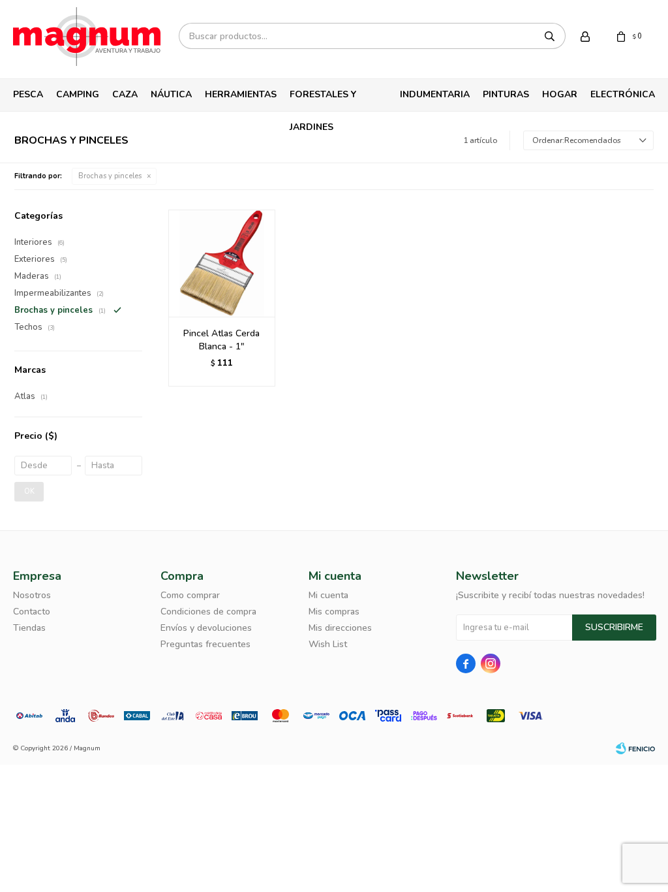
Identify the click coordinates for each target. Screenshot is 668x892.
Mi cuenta (328, 595)
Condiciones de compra (208, 611)
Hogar (559, 94)
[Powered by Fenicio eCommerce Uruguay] (635, 748)
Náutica (171, 94)
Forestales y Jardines (323, 99)
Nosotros (32, 595)
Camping (77, 94)
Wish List (328, 644)
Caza (125, 94)
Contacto (31, 611)
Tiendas (29, 628)
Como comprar (190, 595)
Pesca (28, 94)
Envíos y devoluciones (206, 628)
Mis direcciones (340, 628)
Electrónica (622, 94)
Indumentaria (435, 94)
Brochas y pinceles (110, 176)
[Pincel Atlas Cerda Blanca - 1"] (221, 263)
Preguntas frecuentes (205, 644)
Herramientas (241, 94)
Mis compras (334, 611)
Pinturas (506, 94)
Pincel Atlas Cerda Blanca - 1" (221, 340)
